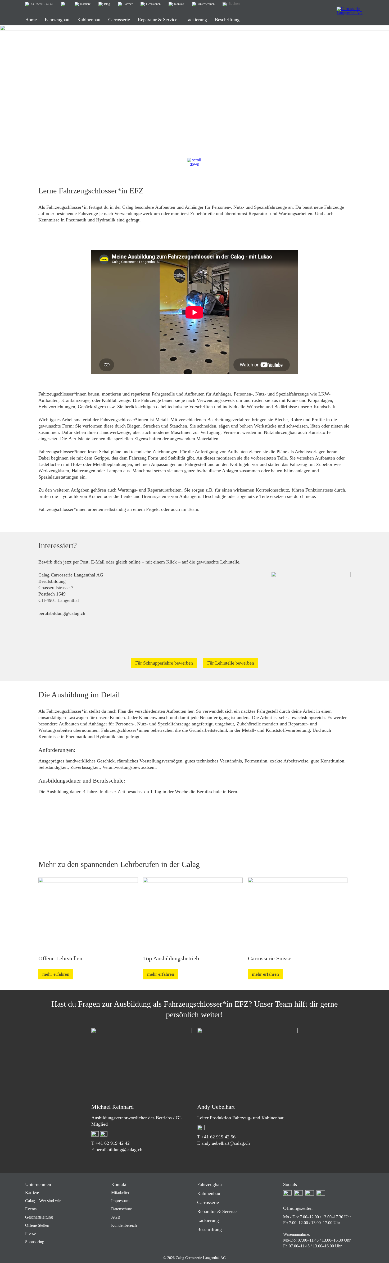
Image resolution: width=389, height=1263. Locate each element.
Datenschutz (121, 1209)
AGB (115, 1217)
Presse (30, 1233)
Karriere (85, 4)
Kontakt (179, 4)
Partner (128, 4)
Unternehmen (206, 4)
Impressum (120, 1200)
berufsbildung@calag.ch (61, 613)
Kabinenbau (208, 1193)
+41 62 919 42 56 (218, 1136)
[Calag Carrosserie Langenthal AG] (350, 14)
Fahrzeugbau (209, 1184)
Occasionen (153, 4)
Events (31, 1209)
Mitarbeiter (120, 1192)
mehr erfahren (55, 974)
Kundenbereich (124, 1225)
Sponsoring (34, 1241)
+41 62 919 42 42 (42, 4)
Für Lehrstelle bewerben (230, 663)
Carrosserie (208, 1202)
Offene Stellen (37, 1225)
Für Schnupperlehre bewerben (164, 663)
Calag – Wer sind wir (43, 1200)
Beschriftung (209, 1229)
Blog (107, 4)
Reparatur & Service (217, 1211)
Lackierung (208, 1220)
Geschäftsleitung (39, 1217)
